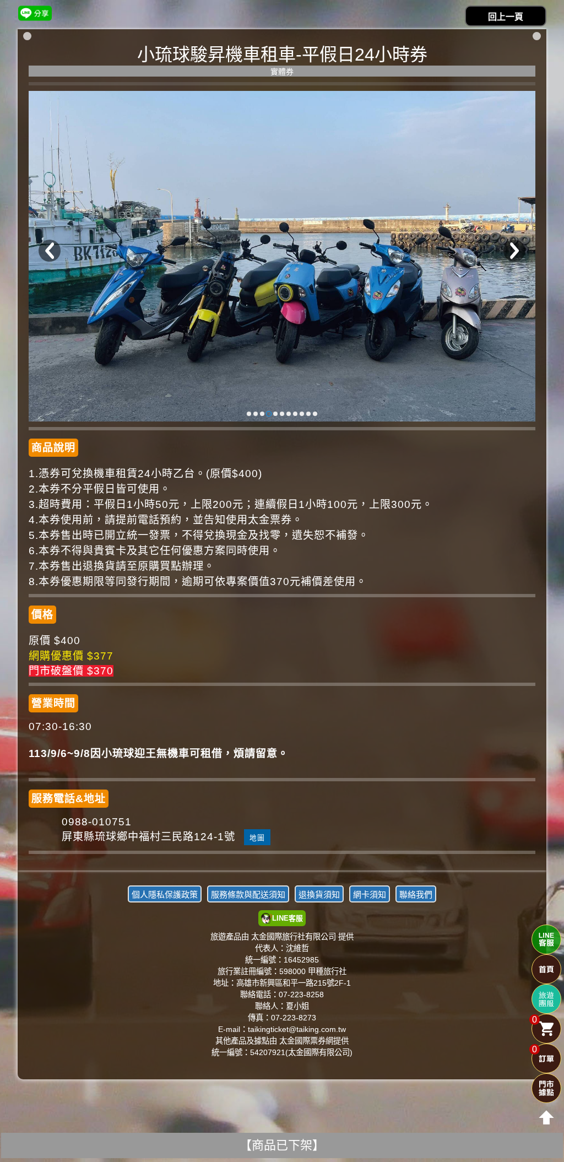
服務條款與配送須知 (248, 894)
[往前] (50, 251)
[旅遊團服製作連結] (546, 999)
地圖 (257, 838)
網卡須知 (369, 894)
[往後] (514, 251)
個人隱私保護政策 (165, 894)
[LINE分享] (35, 13)
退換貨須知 (319, 894)
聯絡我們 (415, 894)
